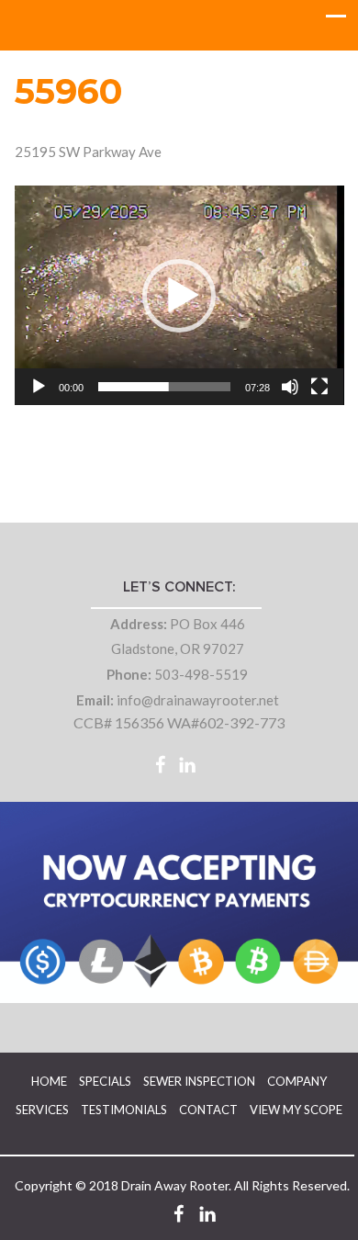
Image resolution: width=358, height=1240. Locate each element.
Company (297, 1081)
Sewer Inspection (199, 1081)
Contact (208, 1109)
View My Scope (296, 1109)
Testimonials (124, 1109)
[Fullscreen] (319, 387)
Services (42, 1109)
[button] (179, 296)
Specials (105, 1081)
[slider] (164, 386)
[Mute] (290, 387)
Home (49, 1081)
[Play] (38, 387)
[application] (179, 295)
